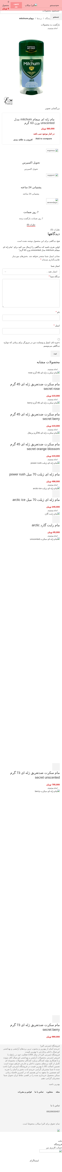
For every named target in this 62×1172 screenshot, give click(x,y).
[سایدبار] (58, 1135)
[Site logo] (31, 5)
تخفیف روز (16, 5)
